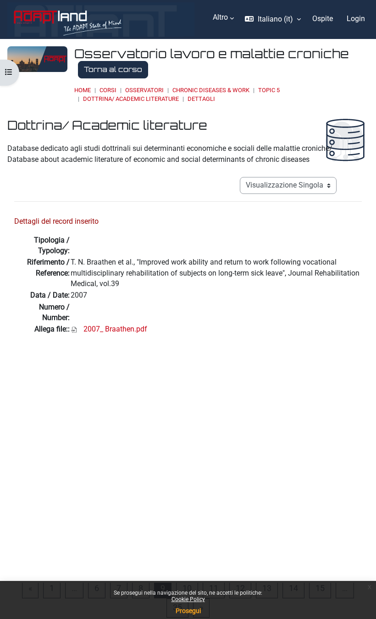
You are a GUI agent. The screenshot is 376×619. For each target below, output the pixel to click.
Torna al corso (113, 69)
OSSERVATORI (144, 90)
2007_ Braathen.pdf (115, 329)
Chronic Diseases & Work (210, 90)
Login (356, 19)
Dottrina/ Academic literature (131, 98)
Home (82, 90)
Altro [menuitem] (220, 17)
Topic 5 (269, 90)
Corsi (108, 90)
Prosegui (188, 610)
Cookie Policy (188, 599)
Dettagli (201, 98)
